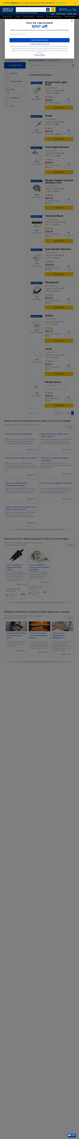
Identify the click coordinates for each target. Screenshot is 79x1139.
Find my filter (60, 3)
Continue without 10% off (39, 44)
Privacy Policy (39, 55)
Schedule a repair (71, 14)
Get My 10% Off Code (39, 40)
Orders (53, 14)
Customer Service (61, 14)
